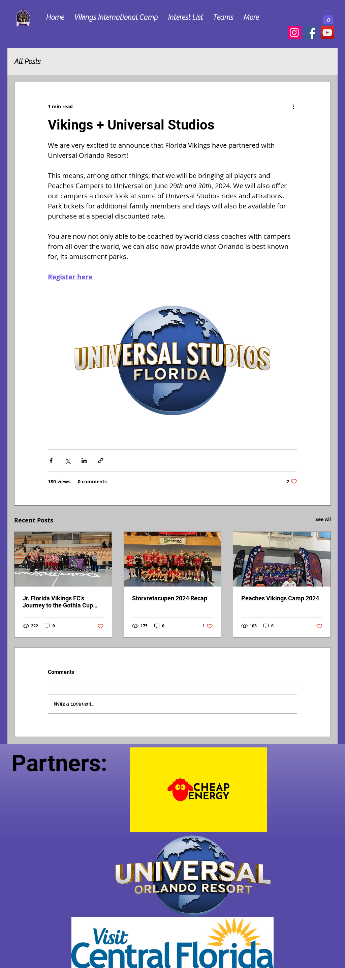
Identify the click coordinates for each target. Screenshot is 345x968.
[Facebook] (310, 32)
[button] (185, 17)
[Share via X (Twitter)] (67, 460)
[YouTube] (327, 32)
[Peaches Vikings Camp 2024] (282, 559)
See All (323, 519)
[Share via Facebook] (51, 460)
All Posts (27, 61)
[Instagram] (294, 32)
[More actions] (293, 107)
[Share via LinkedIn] (84, 460)
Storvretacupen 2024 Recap (169, 598)
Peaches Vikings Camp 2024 (280, 598)
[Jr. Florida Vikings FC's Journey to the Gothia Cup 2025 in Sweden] (63, 559)
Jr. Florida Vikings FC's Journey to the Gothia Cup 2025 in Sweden (58, 602)
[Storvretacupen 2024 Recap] (172, 559)
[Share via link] (100, 460)
